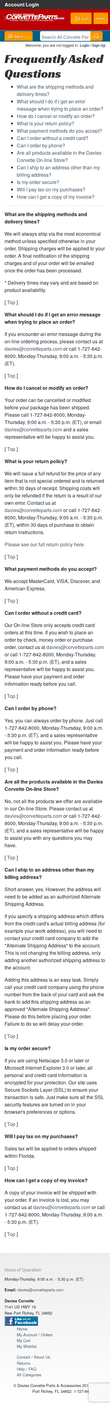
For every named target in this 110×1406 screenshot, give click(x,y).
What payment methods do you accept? (59, 130)
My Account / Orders (35, 1335)
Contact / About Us (33, 1357)
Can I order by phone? (41, 145)
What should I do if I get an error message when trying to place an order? (60, 105)
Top (11, 302)
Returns (23, 1363)
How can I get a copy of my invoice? (55, 196)
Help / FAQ (26, 1369)
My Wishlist (27, 1346)
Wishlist (101, 18)
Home (22, 1329)
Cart (85, 18)
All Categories (29, 1375)
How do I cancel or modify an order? (56, 116)
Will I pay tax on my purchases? (51, 189)
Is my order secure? (38, 182)
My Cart (24, 1340)
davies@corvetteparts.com (33, 348)
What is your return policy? (45, 123)
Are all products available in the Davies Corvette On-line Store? (59, 156)
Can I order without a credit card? (52, 138)
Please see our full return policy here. (45, 544)
